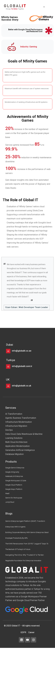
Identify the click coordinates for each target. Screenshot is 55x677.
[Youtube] (27, 640)
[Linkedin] (21, 640)
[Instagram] (33, 640)
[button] (44, 7)
